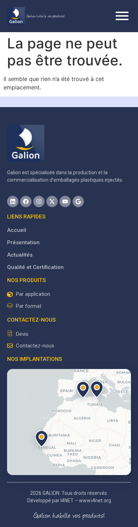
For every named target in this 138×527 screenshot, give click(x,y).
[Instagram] (39, 201)
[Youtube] (65, 201)
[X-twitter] (52, 201)
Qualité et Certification (35, 267)
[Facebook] (25, 201)
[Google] (78, 201)
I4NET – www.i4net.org (86, 500)
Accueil (16, 230)
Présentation (23, 242)
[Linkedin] (12, 201)
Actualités (20, 255)
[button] (96, 389)
